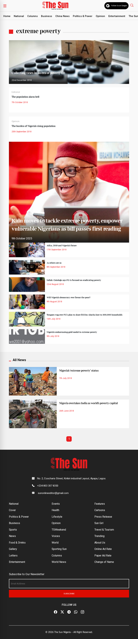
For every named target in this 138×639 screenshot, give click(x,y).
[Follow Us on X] (62, 612)
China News (62, 16)
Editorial (16, 92)
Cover (12, 510)
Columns (32, 16)
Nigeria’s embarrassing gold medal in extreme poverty (72, 332)
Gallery (13, 549)
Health (55, 510)
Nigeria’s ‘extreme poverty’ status (79, 370)
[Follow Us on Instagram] (82, 612)
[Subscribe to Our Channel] (69, 612)
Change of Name (104, 562)
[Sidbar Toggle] (4, 6)
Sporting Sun (59, 549)
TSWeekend (59, 529)
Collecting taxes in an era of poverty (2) (38, 73)
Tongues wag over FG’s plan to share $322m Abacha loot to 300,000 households (84, 315)
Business (46, 16)
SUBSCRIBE (69, 594)
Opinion (100, 16)
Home (6, 16)
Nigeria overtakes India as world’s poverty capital (88, 403)
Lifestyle (57, 516)
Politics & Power (82, 16)
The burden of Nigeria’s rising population (34, 126)
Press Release (103, 516)
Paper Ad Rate (102, 555)
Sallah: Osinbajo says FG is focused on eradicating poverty (74, 280)
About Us (99, 542)
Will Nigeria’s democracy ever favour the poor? (68, 298)
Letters (13, 555)
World (55, 542)
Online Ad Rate (103, 549)
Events (56, 503)
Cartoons (99, 510)
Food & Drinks (17, 542)
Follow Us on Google (119, 6)
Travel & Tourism (104, 529)
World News (59, 562)
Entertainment (116, 16)
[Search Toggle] (132, 5)
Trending (99, 536)
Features (99, 503)
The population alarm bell (25, 97)
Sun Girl (98, 523)
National (19, 16)
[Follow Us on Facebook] (55, 612)
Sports (13, 529)
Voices (56, 536)
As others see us (54, 263)
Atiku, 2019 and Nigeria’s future (62, 246)
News (12, 536)
